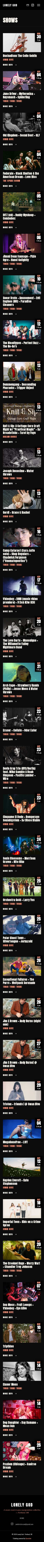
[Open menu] (38, 5)
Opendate (28, 1538)
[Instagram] (32, 5)
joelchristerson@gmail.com (24, 1524)
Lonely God (10, 5)
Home (22, 1518)
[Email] (27, 5)
